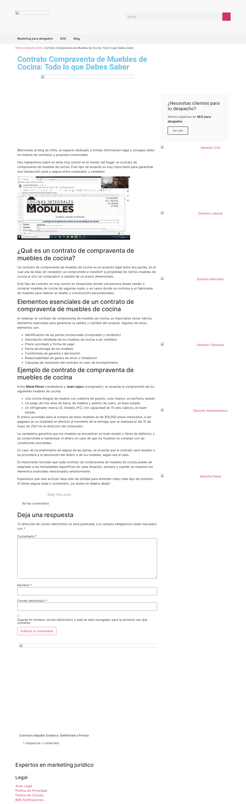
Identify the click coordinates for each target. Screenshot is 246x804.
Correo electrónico (32, 600)
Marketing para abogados (35, 38)
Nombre (24, 585)
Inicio (18, 47)
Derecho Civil (33, 47)
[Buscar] (226, 16)
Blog (77, 38)
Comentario (27, 536)
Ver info (178, 130)
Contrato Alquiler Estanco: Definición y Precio (54, 735)
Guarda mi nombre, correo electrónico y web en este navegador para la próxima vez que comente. (82, 621)
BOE (63, 38)
